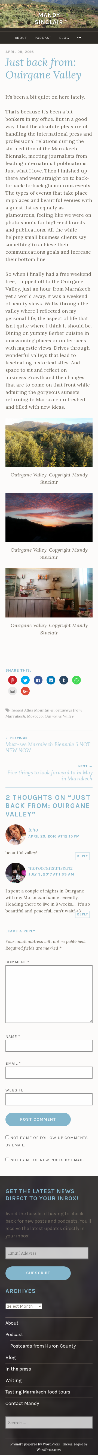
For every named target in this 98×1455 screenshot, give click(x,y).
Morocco (35, 716)
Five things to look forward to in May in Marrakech (50, 773)
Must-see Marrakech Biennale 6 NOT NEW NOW (47, 744)
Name (12, 1036)
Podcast (43, 38)
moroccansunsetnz (50, 868)
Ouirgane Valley (59, 716)
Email (13, 1063)
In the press (18, 1369)
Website (14, 1090)
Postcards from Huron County (43, 1346)
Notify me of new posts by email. (47, 1160)
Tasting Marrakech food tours (37, 1392)
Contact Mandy (22, 1403)
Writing (13, 1380)
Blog (64, 38)
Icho (33, 829)
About (21, 38)
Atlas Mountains (39, 710)
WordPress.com (48, 1449)
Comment (17, 962)
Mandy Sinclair (49, 18)
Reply (82, 856)
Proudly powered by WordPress (35, 1444)
